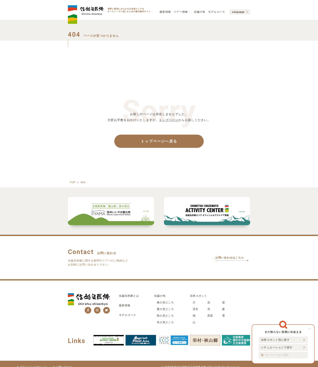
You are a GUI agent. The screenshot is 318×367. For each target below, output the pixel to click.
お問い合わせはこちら (229, 257)
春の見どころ (165, 302)
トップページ (168, 120)
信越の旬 (199, 12)
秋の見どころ (165, 315)
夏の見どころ (165, 309)
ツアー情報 (181, 12)
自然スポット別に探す (275, 339)
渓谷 (195, 309)
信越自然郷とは (129, 295)
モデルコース (216, 12)
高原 (210, 315)
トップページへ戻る (159, 141)
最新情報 (165, 12)
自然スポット (198, 295)
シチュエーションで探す (276, 347)
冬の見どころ (165, 322)
